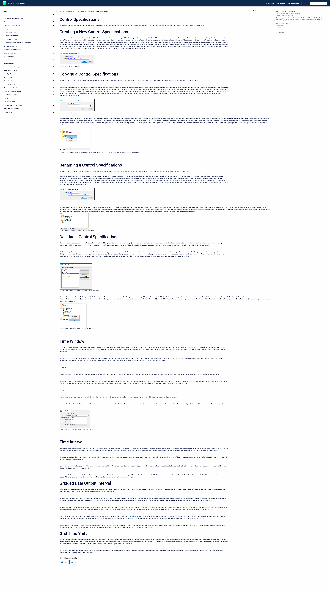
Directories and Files (11, 32)
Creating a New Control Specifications (286, 11)
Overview (6, 21)
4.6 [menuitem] (306, 3)
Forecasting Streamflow (10, 81)
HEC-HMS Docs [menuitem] (281, 3)
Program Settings (133, 516)
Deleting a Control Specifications (284, 23)
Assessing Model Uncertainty (12, 87)
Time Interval (279, 27)
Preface (6, 11)
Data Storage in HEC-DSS (10, 94)
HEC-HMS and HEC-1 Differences (13, 105)
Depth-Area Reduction (10, 84)
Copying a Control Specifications (284, 15)
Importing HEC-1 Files (11, 39)
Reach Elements (8, 60)
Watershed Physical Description (12, 49)
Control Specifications (12, 35)
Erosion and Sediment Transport (12, 91)
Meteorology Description (10, 70)
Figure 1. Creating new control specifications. (288, 13)
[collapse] (53, 25)
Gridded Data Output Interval (283, 30)
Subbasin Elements (9, 56)
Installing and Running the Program (13, 18)
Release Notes (8, 112)
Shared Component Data (10, 46)
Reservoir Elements (9, 63)
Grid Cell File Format (9, 101)
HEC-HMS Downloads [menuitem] (293, 3)
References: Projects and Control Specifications (18, 42)
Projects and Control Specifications (13, 25)
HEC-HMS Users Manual (17, 3)
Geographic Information (10, 53)
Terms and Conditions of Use (11, 108)
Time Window (279, 25)
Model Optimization (9, 77)
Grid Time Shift (280, 32)
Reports (6, 98)
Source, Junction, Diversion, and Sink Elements (16, 67)
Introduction (7, 15)
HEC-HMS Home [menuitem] (269, 3)
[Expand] (53, 15)
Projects (8, 28)
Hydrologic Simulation (10, 74)
